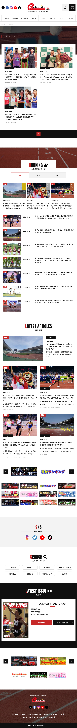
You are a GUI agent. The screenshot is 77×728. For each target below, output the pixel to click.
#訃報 (41, 454)
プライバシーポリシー (34, 714)
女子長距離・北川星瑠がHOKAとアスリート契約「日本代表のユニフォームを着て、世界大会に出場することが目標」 (54, 260)
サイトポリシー (26, 717)
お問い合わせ (49, 717)
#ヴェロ (22, 410)
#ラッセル (57, 407)
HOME (3, 24)
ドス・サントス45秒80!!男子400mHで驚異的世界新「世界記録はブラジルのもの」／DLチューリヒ (19, 445)
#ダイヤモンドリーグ (8, 410)
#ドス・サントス (22, 457)
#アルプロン (7, 82)
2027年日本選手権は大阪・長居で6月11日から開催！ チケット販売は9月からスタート (14, 206)
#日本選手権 (48, 356)
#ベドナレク (16, 410)
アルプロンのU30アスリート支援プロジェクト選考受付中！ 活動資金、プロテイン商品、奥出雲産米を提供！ (21, 77)
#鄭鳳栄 (45, 454)
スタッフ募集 (38, 717)
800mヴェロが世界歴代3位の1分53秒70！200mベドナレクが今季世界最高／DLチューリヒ (20, 398)
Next (71, 471)
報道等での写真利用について (53, 714)
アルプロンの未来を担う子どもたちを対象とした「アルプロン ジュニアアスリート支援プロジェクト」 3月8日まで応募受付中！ (56, 77)
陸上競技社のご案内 (18, 714)
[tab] (20, 175)
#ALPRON (13, 82)
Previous (6, 471)
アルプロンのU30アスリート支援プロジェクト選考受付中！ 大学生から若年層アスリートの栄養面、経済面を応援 (21, 117)
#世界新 (52, 407)
